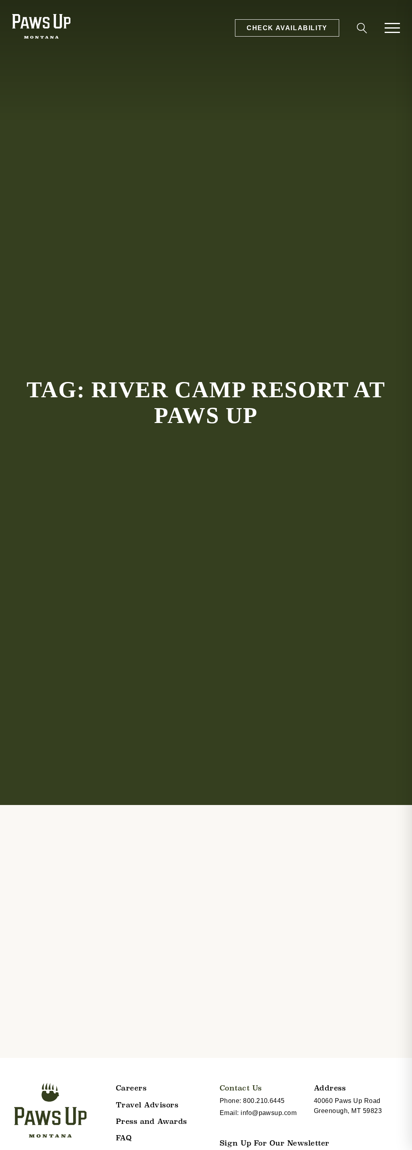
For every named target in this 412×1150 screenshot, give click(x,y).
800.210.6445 (264, 1100)
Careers (131, 1088)
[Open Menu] (392, 28)
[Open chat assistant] (393, 1131)
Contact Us (241, 1088)
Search (360, 29)
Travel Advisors (147, 1105)
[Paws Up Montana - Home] (41, 27)
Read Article (36, 1101)
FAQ (124, 1138)
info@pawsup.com (269, 1112)
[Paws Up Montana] (50, 1110)
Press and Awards (151, 1121)
